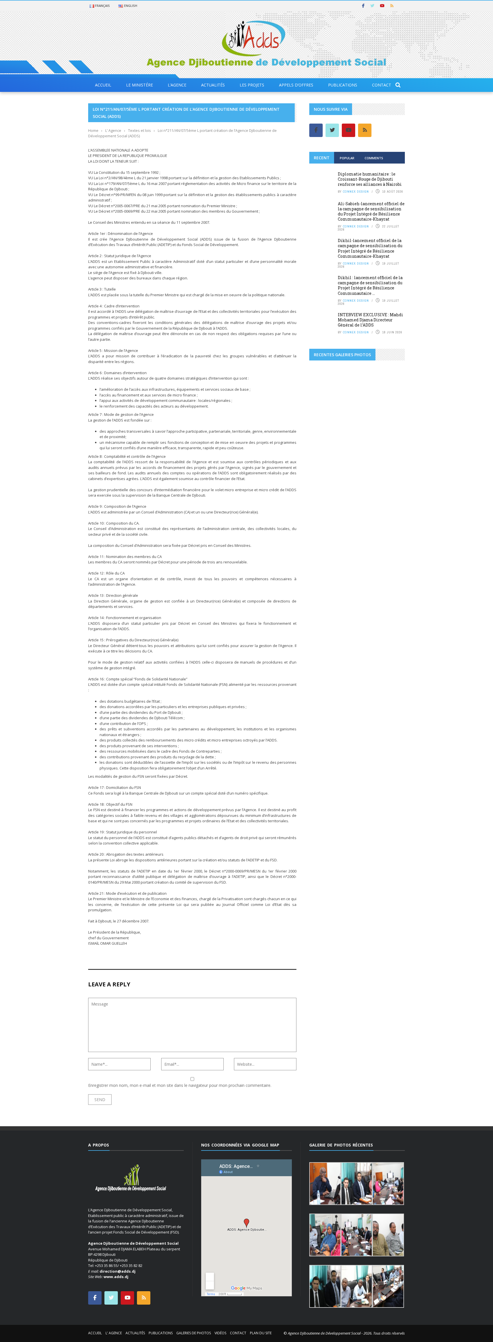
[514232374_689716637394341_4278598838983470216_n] (325, 503)
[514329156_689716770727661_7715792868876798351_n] (357, 552)
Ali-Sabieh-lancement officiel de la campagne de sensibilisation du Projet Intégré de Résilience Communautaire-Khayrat (371, 211)
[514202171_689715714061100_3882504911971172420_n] (388, 478)
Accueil (103, 85)
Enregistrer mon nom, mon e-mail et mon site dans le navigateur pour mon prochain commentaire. (179, 1085)
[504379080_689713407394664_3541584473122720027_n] (325, 380)
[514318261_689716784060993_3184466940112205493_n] (325, 527)
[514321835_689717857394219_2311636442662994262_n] (357, 527)
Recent (322, 157)
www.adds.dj (116, 1276)
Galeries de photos (193, 1333)
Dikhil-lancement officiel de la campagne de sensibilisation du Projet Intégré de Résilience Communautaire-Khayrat (370, 248)
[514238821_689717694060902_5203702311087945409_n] (357, 503)
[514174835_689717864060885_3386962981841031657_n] (325, 478)
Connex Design (356, 192)
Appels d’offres (296, 85)
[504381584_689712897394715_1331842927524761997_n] (325, 404)
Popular (347, 158)
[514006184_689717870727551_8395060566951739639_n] (388, 429)
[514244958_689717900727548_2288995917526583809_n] (388, 503)
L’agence (177, 85)
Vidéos (220, 1333)
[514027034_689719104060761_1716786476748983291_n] (325, 453)
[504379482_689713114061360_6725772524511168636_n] (357, 380)
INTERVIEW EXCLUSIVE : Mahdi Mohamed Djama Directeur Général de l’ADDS (370, 320)
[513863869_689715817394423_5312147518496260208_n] (325, 429)
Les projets (252, 85)
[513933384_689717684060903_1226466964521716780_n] (357, 429)
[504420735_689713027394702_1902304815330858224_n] (388, 404)
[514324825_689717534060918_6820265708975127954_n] (325, 552)
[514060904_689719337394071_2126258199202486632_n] (388, 453)
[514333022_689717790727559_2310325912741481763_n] (388, 552)
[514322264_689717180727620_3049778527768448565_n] (388, 527)
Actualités (213, 85)
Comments (374, 158)
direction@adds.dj (118, 1271)
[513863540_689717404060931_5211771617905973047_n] (357, 404)
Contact (381, 85)
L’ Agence (114, 1333)
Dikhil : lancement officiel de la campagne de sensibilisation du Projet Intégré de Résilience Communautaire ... (370, 285)
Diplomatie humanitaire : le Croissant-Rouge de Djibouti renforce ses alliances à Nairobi (370, 179)
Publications (342, 85)
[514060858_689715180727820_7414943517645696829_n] (357, 453)
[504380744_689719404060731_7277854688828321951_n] (388, 380)
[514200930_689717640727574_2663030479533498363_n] (357, 478)
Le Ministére (139, 85)
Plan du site (261, 1333)
